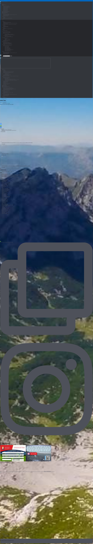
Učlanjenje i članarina (5, 95)
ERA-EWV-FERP (5, 30)
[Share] (46, 127)
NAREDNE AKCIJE (4, 4)
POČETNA (3, 69)
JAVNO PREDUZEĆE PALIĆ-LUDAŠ (7, 89)
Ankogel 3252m (23, 471)
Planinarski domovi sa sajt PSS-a (7, 43)
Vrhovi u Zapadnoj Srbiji (7, 47)
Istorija (4, 17)
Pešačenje (3, 197)
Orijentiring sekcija (5, 9)
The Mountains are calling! (5, 153)
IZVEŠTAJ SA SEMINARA (5, 190)
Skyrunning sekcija (5, 10)
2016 (41, 471)
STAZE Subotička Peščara (6, 90)
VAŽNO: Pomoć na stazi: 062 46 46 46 (7, 28)
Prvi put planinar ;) (4, 202)
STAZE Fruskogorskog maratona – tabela (8, 92)
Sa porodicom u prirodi (4, 205)
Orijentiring (4, 82)
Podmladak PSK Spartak (6, 77)
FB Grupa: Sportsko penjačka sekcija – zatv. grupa (11, 80)
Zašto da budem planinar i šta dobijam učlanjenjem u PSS (10, 14)
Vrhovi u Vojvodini (7, 46)
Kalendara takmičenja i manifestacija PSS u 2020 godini (9, 24)
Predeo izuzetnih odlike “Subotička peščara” (8, 88)
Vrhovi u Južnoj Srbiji (7, 50)
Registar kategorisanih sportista (7, 22)
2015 (30, 471)
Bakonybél (43, 471)
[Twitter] (46, 124)
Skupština (3, 206)
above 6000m (29, 471)
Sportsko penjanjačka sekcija (6, 6)
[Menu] (0, 532)
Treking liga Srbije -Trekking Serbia (9, 36)
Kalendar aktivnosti (5, 23)
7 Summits (9, 471)
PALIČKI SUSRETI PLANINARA (6, 11)
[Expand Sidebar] (0, 168)
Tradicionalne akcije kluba (5, 210)
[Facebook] (46, 123)
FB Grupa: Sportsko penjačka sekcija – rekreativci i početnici (12, 79)
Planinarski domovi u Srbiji (6, 42)
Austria (7, 471)
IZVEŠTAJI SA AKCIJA (4, 191)
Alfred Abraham (47, 471)
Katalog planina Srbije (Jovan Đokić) (7, 45)
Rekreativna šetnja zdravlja (5, 204)
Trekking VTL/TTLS (5, 8)
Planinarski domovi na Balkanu (6, 32)
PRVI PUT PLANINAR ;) (5, 12)
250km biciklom (39, 471)
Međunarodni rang (7, 73)
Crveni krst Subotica (4, 180)
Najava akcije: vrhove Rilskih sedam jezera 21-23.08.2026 (9, 176)
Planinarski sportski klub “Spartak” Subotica (7, 171)
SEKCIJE (3, 5)
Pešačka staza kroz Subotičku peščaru (8, 87)
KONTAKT (3, 537)
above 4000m (26, 471)
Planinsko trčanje (4, 199)
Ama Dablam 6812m (13, 471)
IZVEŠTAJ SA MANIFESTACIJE (6, 189)
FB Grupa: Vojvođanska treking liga (9, 34)
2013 (10, 471)
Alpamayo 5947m (20, 471)
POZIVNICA (3, 200)
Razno (2, 203)
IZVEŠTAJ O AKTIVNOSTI (5, 188)
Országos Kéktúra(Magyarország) (6, 196)
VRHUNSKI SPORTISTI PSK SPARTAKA (8, 72)
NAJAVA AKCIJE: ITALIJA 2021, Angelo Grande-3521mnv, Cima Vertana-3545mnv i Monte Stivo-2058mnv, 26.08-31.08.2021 (17, 142)
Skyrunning (4, 84)
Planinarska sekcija (5, 81)
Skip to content (2, 0)
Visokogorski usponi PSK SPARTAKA (7, 18)
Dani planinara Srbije (4, 181)
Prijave (5, 39)
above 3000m (32, 471)
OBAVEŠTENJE (4, 194)
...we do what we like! (5, 471)
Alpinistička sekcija (4, 179)
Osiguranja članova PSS (6, 15)
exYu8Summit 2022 (4, 183)
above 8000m (1, 471)
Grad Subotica (3, 185)
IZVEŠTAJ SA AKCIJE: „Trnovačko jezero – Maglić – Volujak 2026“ (10, 175)
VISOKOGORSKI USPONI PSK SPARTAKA (8, 71)
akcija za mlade (36, 471)
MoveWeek (3, 192)
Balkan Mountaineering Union (6, 31)
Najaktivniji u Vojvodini (5, 26)
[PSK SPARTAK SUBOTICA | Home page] (4, 1)
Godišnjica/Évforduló (4, 184)
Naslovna (4, 25)
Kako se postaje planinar (6, 536)
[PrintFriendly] (46, 126)
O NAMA (4, 70)
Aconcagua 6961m (17, 471)
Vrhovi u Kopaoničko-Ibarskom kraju (9, 49)
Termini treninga (6, 78)
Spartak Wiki (3, 207)
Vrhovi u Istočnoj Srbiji (7, 48)
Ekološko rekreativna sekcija (6, 7)
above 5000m (52, 471)
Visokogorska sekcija (4, 213)
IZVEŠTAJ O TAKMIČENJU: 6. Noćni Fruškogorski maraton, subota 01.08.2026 (11, 174)
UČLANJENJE (3, 212)
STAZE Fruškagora (4, 208)
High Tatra (3, 128)
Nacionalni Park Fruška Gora (6, 40)
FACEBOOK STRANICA (6, 75)
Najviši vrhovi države (4, 193)
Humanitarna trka (4, 186)
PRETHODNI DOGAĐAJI (5, 201)
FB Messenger (5, 97)
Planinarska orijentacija (4, 198)
